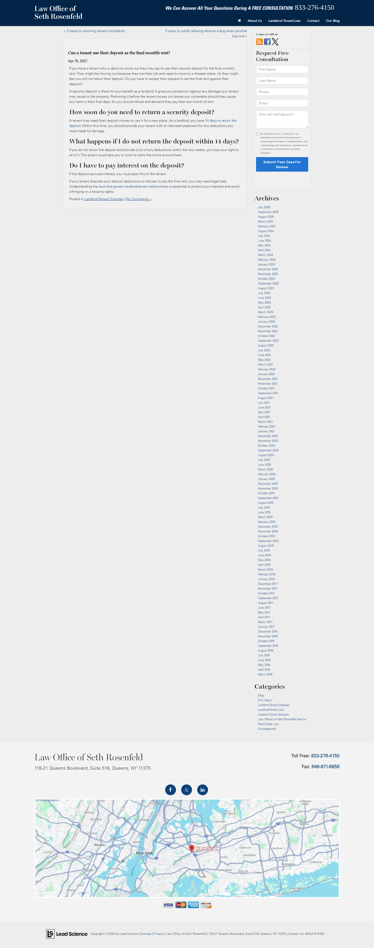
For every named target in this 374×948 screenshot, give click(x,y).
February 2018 (266, 574)
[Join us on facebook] (267, 41)
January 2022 (266, 374)
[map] (187, 848)
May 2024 (264, 245)
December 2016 (267, 631)
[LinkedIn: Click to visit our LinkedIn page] (202, 789)
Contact (313, 20)
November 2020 (268, 440)
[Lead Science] (66, 933)
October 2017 (266, 593)
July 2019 (264, 507)
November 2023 (268, 274)
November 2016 (267, 636)
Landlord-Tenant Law (284, 20)
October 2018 (266, 536)
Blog (261, 695)
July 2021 (264, 402)
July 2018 (264, 550)
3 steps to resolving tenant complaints (95, 31)
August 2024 (266, 231)
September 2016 (268, 645)
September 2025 (268, 212)
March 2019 (265, 517)
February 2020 (267, 474)
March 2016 (265, 674)
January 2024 (266, 264)
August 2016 (265, 650)
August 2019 (265, 502)
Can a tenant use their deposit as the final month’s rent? (119, 52)
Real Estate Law (268, 724)
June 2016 (264, 660)
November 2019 (267, 488)
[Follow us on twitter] (275, 41)
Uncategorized (267, 728)
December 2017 (267, 583)
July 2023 (264, 293)
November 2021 (268, 383)
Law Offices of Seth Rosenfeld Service (282, 719)
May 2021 (264, 412)
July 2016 (264, 655)
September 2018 (268, 541)
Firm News (265, 700)
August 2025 (266, 216)
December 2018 (268, 526)
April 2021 (264, 417)
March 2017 (265, 622)
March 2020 (265, 469)
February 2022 (267, 369)
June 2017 (264, 607)
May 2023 (264, 302)
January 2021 (266, 431)
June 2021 (264, 407)
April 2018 (264, 564)
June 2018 (264, 555)
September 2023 (268, 283)
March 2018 (265, 569)
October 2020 (266, 445)
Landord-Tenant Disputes (273, 714)
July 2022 (264, 350)
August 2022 (266, 345)
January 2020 (266, 479)
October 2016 (266, 641)
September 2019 (268, 498)
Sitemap (145, 933)
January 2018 (266, 579)
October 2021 (266, 388)
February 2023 (267, 317)
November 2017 (267, 588)
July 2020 (264, 460)
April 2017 (264, 617)
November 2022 (268, 331)
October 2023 (266, 278)
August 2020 (266, 455)
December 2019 (267, 483)
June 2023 (264, 297)
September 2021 (268, 393)
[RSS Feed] (259, 41)
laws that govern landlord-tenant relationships (133, 186)
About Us (255, 20)
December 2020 (268, 436)
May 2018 (264, 560)
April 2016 (264, 669)
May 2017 (264, 612)
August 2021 (266, 398)
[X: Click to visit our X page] (186, 789)
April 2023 (264, 307)
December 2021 (268, 379)
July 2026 (264, 207)
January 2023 (266, 321)
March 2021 (265, 421)
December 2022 (268, 326)
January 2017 (266, 626)
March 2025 (265, 221)
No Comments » (139, 199)
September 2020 (268, 450)
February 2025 (267, 226)
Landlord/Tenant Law (271, 709)
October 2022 (266, 336)
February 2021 (267, 426)
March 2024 (265, 255)
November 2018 (268, 531)
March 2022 (265, 364)
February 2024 (267, 259)
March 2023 (265, 312)
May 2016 (264, 665)
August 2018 (266, 545)
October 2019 (266, 493)
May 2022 (264, 359)
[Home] (239, 20)
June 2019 (264, 512)
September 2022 (268, 340)
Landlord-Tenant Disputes (104, 199)
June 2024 (264, 240)
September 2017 (268, 598)
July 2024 (264, 235)
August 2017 (265, 603)
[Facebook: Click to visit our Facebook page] (170, 789)
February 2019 (266, 522)
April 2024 (264, 250)
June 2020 (264, 464)
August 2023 (266, 288)
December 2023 (268, 269)
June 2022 (264, 355)
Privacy (158, 933)
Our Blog (333, 20)
